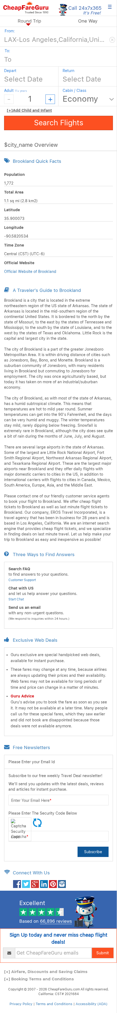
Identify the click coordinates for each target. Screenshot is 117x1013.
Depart (10, 70)
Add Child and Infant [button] (29, 110)
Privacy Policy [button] (21, 1004)
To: (7, 51)
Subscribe (93, 852)
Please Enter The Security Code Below (42, 813)
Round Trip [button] (29, 21)
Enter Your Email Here (31, 800)
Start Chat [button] (16, 599)
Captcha (19, 836)
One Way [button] (87, 21)
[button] (25, 7)
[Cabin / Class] (88, 99)
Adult (15, 90)
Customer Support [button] (22, 580)
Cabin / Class (74, 90)
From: (10, 31)
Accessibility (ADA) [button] (91, 1004)
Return (68, 70)
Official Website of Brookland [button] (30, 271)
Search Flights (58, 122)
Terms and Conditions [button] (54, 1004)
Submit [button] (102, 953)
